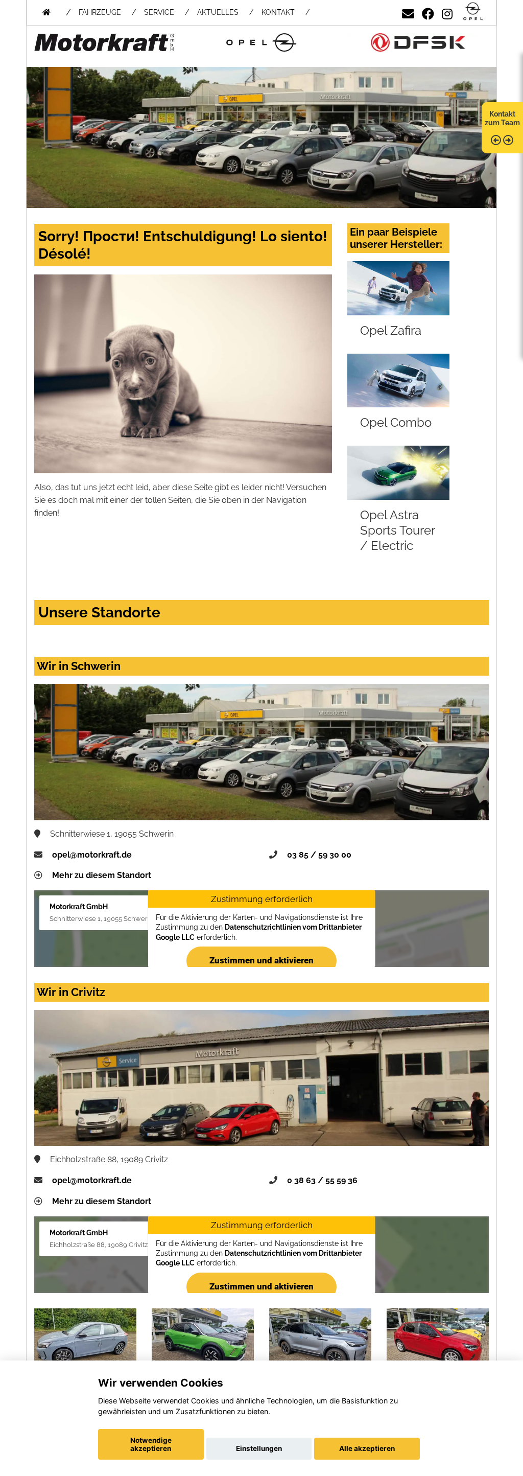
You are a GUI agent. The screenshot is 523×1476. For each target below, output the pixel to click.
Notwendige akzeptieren (151, 1444)
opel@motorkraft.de (92, 855)
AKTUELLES (218, 12)
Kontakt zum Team (502, 118)
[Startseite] (473, 12)
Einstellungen (259, 1448)
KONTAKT (278, 12)
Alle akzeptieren (367, 1448)
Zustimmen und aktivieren (261, 960)
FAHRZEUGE (100, 12)
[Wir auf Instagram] (447, 12)
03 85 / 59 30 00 (319, 855)
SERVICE (159, 12)
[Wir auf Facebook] (428, 12)
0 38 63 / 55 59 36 (322, 1180)
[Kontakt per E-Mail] (408, 12)
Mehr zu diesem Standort (101, 875)
